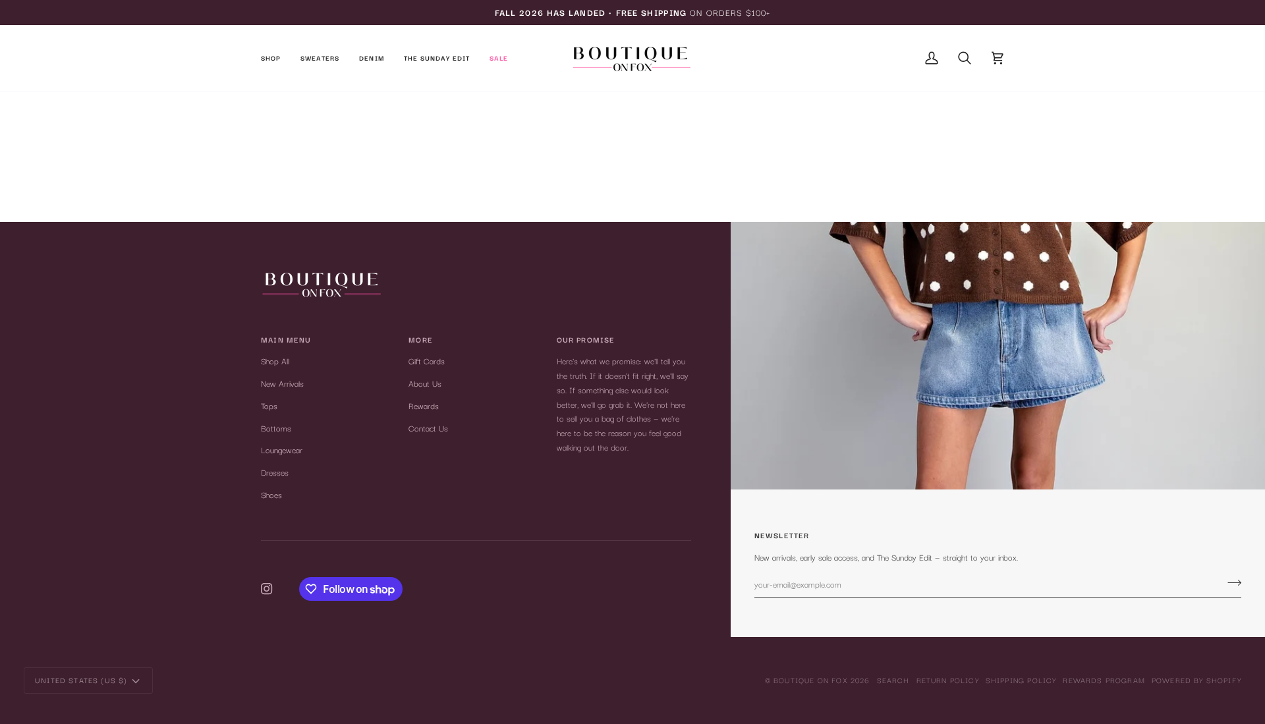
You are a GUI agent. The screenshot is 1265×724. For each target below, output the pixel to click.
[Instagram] (267, 589)
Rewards (423, 405)
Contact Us (428, 428)
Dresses (275, 472)
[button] (276, 58)
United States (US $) (81, 680)
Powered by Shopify (1196, 680)
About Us (424, 383)
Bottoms (276, 428)
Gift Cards (426, 360)
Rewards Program (1104, 680)
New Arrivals (282, 383)
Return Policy (947, 680)
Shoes (271, 494)
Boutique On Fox (810, 680)
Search (893, 680)
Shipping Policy (1021, 680)
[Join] (1230, 582)
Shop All (275, 360)
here (673, 190)
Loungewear (281, 449)
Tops (269, 405)
